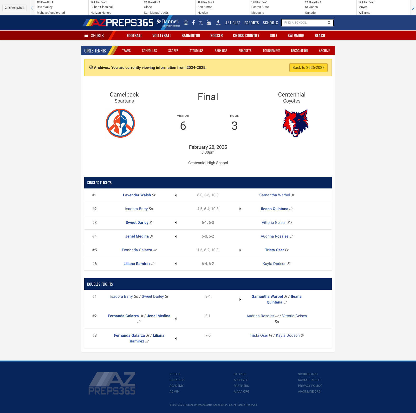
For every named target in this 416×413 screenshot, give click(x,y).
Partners (241, 385)
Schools (270, 23)
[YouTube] (209, 22)
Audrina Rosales (275, 236)
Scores (173, 50)
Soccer (216, 35)
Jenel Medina (137, 236)
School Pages (309, 380)
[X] (201, 22)
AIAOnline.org (309, 391)
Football (134, 35)
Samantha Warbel (275, 195)
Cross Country (246, 35)
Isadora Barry (137, 208)
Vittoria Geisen (274, 222)
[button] (413, 7)
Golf (273, 35)
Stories (240, 374)
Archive (324, 50)
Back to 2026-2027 (308, 67)
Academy (176, 385)
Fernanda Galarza (137, 250)
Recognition (299, 50)
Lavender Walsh (137, 195)
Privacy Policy (310, 385)
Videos (174, 374)
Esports (251, 23)
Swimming (296, 35)
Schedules (149, 50)
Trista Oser (275, 250)
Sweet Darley (138, 222)
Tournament (271, 50)
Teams (126, 50)
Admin (174, 391)
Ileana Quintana (275, 208)
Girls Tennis (95, 50)
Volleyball (161, 35)
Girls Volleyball (14, 7)
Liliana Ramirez (137, 263)
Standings (196, 50)
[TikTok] (218, 22)
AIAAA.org (241, 391)
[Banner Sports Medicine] (168, 22)
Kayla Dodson (275, 263)
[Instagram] (186, 22)
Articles (232, 23)
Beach (320, 35)
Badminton (191, 35)
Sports (97, 35)
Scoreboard (308, 374)
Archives (241, 380)
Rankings (221, 50)
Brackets (245, 50)
